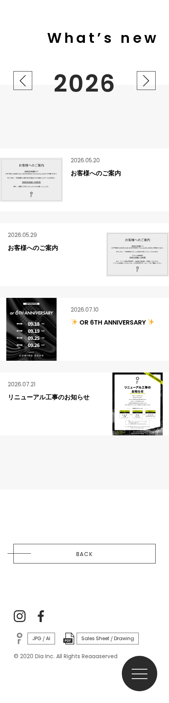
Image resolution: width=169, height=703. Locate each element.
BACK (84, 554)
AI (48, 638)
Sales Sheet (95, 638)
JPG (36, 638)
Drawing (124, 638)
